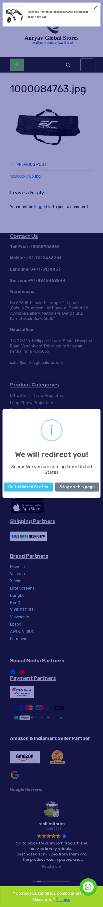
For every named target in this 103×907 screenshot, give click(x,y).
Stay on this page (77, 487)
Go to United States (28, 487)
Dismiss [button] (63, 899)
